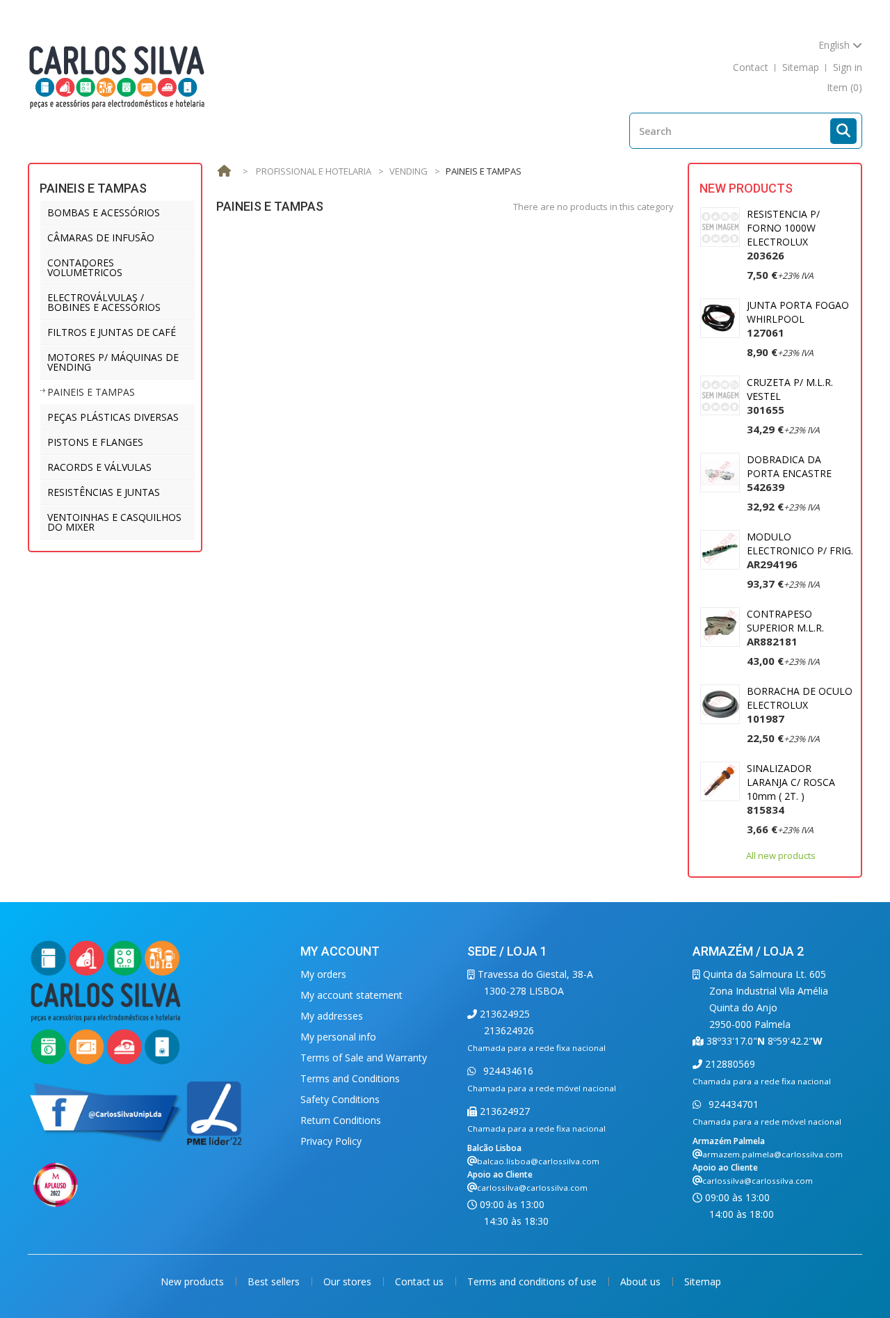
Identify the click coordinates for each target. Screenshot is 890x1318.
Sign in (847, 67)
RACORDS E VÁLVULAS (99, 467)
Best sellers (275, 1281)
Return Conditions (340, 1120)
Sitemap (702, 1281)
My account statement (351, 995)
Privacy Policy (331, 1141)
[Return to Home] (224, 171)
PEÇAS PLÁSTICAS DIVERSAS (113, 417)
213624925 (503, 1013)
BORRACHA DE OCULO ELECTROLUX (799, 704)
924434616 (506, 1070)
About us (641, 1281)
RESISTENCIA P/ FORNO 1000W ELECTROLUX (783, 234)
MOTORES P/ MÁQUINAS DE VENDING (113, 362)
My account (340, 951)
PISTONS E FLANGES (95, 442)
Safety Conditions (340, 1099)
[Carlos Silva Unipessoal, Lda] (117, 76)
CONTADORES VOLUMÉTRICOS (84, 267)
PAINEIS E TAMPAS (91, 392)
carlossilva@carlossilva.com (532, 1187)
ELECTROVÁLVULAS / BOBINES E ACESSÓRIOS (104, 302)
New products (746, 188)
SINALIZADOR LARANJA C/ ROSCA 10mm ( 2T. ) (791, 789)
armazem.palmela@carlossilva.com (772, 1154)
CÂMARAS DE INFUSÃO (100, 237)
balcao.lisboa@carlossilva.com (538, 1161)
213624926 (509, 1030)
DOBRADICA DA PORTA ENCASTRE (789, 473)
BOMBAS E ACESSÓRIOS (103, 212)
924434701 (732, 1104)
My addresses (331, 1015)
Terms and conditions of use (533, 1281)
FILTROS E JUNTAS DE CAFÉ (111, 332)
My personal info (338, 1036)
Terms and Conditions (350, 1078)
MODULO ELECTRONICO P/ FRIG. (800, 550)
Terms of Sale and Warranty (363, 1057)
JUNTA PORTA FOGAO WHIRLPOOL (798, 318)
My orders (323, 974)
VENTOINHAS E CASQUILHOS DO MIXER (114, 522)
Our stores (348, 1281)
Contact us (420, 1281)
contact (750, 67)
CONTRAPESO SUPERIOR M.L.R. (785, 627)
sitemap (800, 67)
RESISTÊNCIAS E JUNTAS (103, 492)
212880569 (728, 1063)
